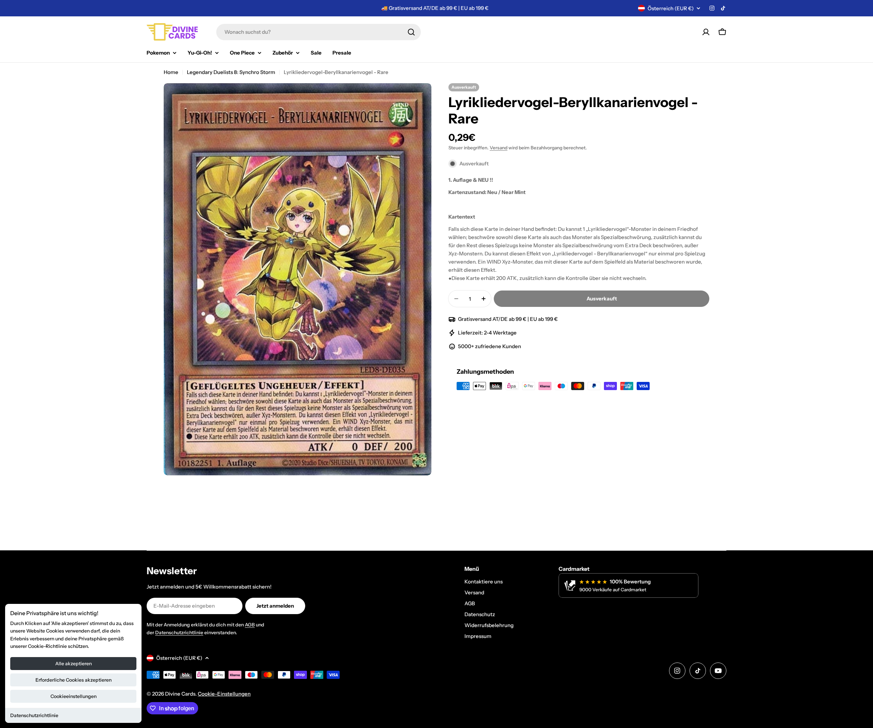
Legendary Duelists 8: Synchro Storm (231, 72)
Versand (498, 147)
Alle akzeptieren (73, 663)
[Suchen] (411, 32)
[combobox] (318, 32)
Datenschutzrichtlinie (34, 715)
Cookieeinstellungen (73, 696)
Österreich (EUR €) (671, 8)
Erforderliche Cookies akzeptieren (73, 680)
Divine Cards (180, 693)
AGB (250, 625)
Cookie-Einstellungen (224, 693)
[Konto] (706, 32)
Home (171, 72)
